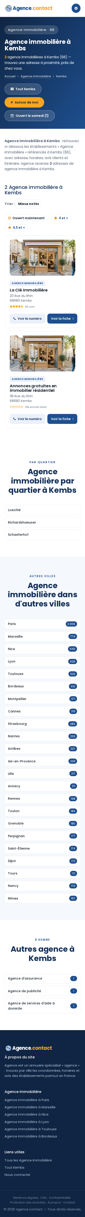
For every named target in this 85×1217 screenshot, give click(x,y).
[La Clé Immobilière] (42, 258)
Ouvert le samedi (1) (32, 115)
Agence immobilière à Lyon (27, 1122)
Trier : (10, 204)
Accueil (10, 76)
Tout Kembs (25, 89)
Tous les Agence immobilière (28, 1160)
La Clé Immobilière (29, 290)
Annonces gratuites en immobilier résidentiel (33, 388)
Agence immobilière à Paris (27, 1100)
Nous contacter (17, 1174)
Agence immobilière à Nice (27, 1114)
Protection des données (28, 1202)
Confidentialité (59, 1198)
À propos (54, 1202)
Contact (69, 1202)
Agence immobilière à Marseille (30, 1107)
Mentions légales (25, 1198)
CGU (43, 1198)
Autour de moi (26, 102)
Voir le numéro (30, 318)
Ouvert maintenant (28, 218)
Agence (33, 8)
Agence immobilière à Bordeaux (31, 1136)
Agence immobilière (36, 76)
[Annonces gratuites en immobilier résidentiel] (42, 353)
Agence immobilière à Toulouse (31, 1129)
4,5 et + (19, 227)
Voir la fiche (61, 318)
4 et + (63, 218)
